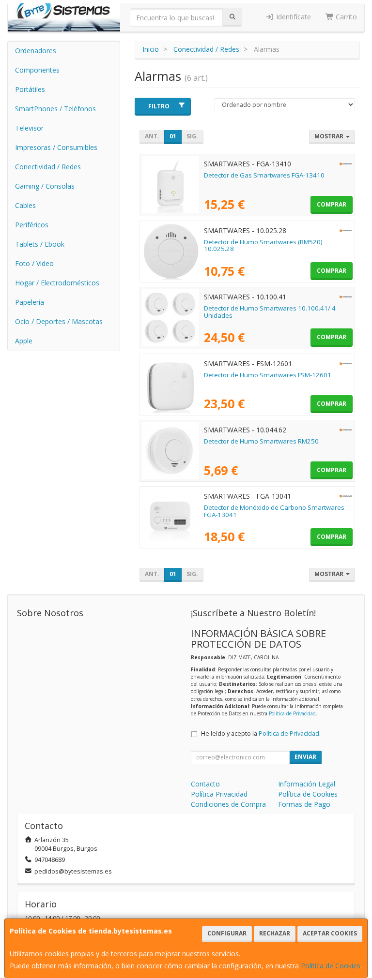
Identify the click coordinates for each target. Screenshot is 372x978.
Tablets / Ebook (39, 244)
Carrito (345, 16)
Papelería (29, 302)
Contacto (205, 783)
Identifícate (292, 16)
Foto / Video (34, 263)
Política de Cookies (330, 965)
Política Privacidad (219, 794)
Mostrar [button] (329, 136)
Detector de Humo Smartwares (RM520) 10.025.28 (263, 245)
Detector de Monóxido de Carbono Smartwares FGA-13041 (274, 511)
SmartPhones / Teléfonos (55, 108)
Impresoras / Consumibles (56, 147)
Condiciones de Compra (228, 804)
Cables (25, 205)
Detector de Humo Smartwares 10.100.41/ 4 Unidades (270, 312)
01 (173, 136)
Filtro (159, 106)
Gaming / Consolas (45, 186)
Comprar (331, 204)
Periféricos (31, 224)
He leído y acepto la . (261, 733)
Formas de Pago (304, 804)
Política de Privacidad (292, 713)
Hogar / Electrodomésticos (57, 282)
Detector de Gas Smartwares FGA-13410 (264, 175)
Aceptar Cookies (330, 933)
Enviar (305, 757)
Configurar (227, 933)
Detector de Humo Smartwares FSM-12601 (267, 374)
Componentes (37, 69)
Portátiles (30, 89)
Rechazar (274, 933)
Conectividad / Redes (48, 166)
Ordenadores (35, 50)
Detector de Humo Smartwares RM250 (261, 441)
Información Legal (306, 783)
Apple (23, 340)
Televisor (29, 128)
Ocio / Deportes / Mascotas (59, 321)
